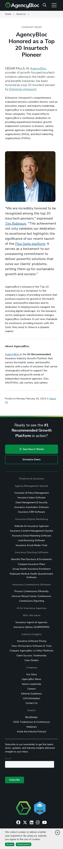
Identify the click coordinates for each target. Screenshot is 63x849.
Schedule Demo (32, 459)
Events (31, 710)
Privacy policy (23, 844)
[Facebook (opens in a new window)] (18, 822)
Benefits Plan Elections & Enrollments (31, 559)
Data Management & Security (31, 502)
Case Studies (32, 660)
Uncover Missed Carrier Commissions (31, 596)
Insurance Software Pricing (31, 641)
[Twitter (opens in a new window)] (25, 822)
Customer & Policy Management (31, 492)
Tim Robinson (15, 223)
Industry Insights (31, 634)
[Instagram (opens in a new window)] (37, 822)
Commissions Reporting (31, 601)
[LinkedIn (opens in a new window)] (31, 822)
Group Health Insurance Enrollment (31, 568)
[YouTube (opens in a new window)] (44, 822)
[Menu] (54, 5)
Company (31, 667)
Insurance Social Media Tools (31, 545)
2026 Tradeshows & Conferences (31, 722)
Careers (31, 688)
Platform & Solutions (31, 478)
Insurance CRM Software (31, 512)
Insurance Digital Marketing (31, 519)
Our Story (31, 674)
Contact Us (31, 703)
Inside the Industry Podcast (31, 731)
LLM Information (31, 698)
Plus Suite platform (30, 243)
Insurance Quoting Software (31, 552)
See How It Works (33, 449)
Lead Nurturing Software (31, 540)
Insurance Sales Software (32, 497)
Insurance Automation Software (31, 507)
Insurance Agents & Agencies (31, 622)
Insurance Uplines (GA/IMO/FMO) (31, 627)
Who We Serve (31, 615)
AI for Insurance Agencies (31, 608)
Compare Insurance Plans (31, 564)
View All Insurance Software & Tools (31, 646)
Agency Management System (31, 486)
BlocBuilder (31, 717)
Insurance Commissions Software (31, 584)
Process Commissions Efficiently (31, 591)
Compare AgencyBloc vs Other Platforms (31, 650)
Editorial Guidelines (31, 693)
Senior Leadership (31, 684)
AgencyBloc (38, 68)
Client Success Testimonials (31, 655)
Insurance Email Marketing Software (31, 535)
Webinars (31, 726)
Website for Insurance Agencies (31, 526)
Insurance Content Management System (31, 530)
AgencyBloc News (31, 679)
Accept (9, 844)
